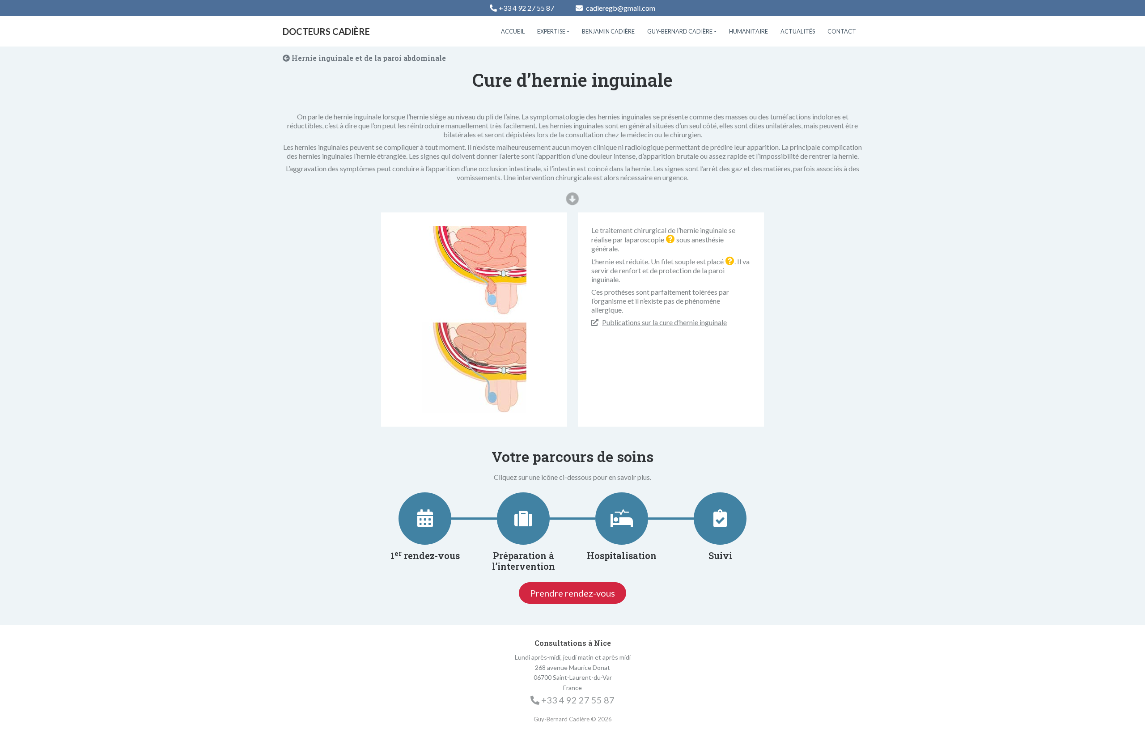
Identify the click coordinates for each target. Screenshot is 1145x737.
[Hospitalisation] (622, 518)
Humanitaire (748, 31)
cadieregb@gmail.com (620, 8)
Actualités (797, 31)
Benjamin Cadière (608, 31)
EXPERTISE (551, 31)
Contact (841, 31)
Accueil (513, 31)
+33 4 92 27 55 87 (526, 8)
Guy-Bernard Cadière (679, 31)
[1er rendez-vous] (425, 518)
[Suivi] (720, 518)
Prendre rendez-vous (572, 593)
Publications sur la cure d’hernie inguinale (664, 322)
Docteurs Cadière (326, 31)
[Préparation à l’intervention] (523, 518)
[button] (670, 239)
